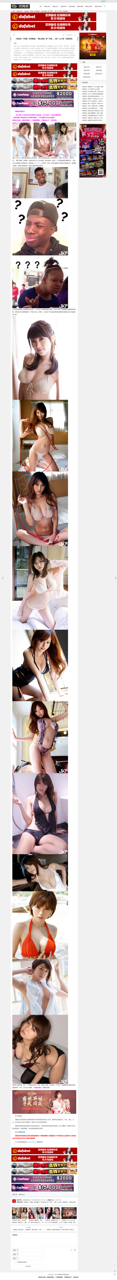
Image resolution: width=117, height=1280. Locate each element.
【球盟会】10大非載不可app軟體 (90, 89)
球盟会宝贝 (55, 6)
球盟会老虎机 (98, 6)
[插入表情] (71, 1250)
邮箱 (15, 1254)
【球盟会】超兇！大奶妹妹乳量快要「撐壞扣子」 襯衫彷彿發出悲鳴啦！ (19, 1222)
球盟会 (49, 1200)
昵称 (15, 1250)
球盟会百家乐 (88, 6)
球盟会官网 (46, 1087)
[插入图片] (75, 1250)
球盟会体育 (47, 6)
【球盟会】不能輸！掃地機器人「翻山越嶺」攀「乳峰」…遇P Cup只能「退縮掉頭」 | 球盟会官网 (50, 1202)
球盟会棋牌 (80, 6)
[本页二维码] (114, 1274)
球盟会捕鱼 (72, 6)
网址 (14, 1258)
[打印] (63, 35)
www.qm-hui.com (31, 1142)
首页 (40, 6)
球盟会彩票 (64, 6)
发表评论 (69, 35)
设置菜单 (103, 1)
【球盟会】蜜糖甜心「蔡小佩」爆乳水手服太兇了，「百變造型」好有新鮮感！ (35, 1222)
